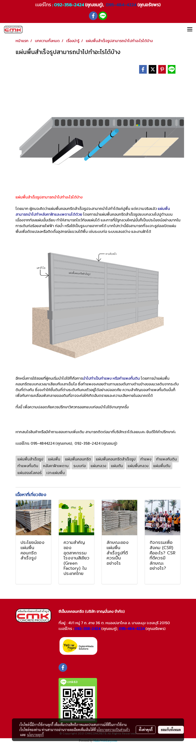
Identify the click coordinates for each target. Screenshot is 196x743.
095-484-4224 (120, 4)
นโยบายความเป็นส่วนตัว (113, 729)
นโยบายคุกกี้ (35, 734)
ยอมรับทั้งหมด (171, 729)
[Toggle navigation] (190, 29)
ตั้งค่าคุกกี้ (145, 729)
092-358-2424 (69, 4)
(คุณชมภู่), (109, 628)
